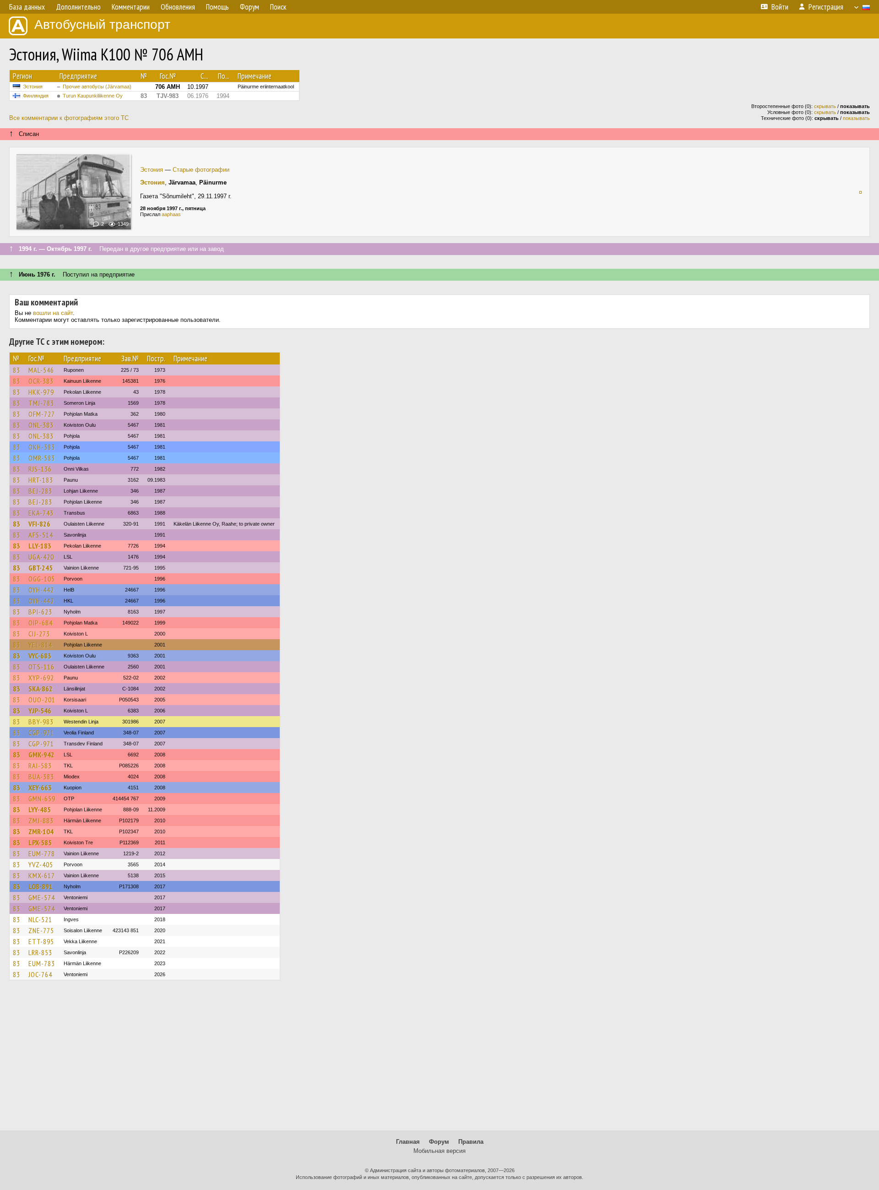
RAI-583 (40, 765)
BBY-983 (41, 721)
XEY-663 (40, 787)
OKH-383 (41, 446)
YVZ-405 (40, 864)
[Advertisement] (439, 1059)
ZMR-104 (41, 831)
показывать (856, 118)
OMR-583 (41, 457)
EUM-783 (41, 963)
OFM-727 (41, 413)
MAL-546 (41, 370)
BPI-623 (40, 611)
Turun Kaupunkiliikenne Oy (93, 95)
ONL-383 (41, 424)
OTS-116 (41, 666)
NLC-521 (40, 919)
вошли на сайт (53, 313)
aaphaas (171, 214)
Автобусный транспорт (102, 24)
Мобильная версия (439, 1150)
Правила (470, 1141)
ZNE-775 (41, 930)
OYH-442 (41, 589)
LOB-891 (40, 886)
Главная (408, 1141)
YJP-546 (39, 710)
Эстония (33, 86)
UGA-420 (41, 556)
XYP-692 (41, 677)
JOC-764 (40, 974)
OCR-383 (41, 381)
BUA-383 (41, 776)
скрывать (825, 106)
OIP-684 (40, 622)
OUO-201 (41, 699)
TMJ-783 (41, 403)
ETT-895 (41, 941)
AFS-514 (40, 534)
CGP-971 (41, 732)
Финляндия (36, 95)
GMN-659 (41, 798)
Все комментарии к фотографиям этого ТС (69, 117)
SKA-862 (40, 688)
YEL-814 (40, 644)
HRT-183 (40, 479)
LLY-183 (39, 545)
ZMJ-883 (41, 820)
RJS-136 (40, 468)
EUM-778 (41, 853)
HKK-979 (41, 392)
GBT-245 (40, 567)
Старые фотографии (201, 169)
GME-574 (41, 897)
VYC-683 (39, 655)
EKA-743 (41, 512)
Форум (439, 1141)
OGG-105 (41, 578)
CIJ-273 (39, 633)
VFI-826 (39, 523)
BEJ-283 (40, 490)
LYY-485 (39, 809)
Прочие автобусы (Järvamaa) (97, 86)
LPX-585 (40, 842)
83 (16, 370)
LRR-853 (40, 952)
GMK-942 (41, 754)
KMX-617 (41, 875)
